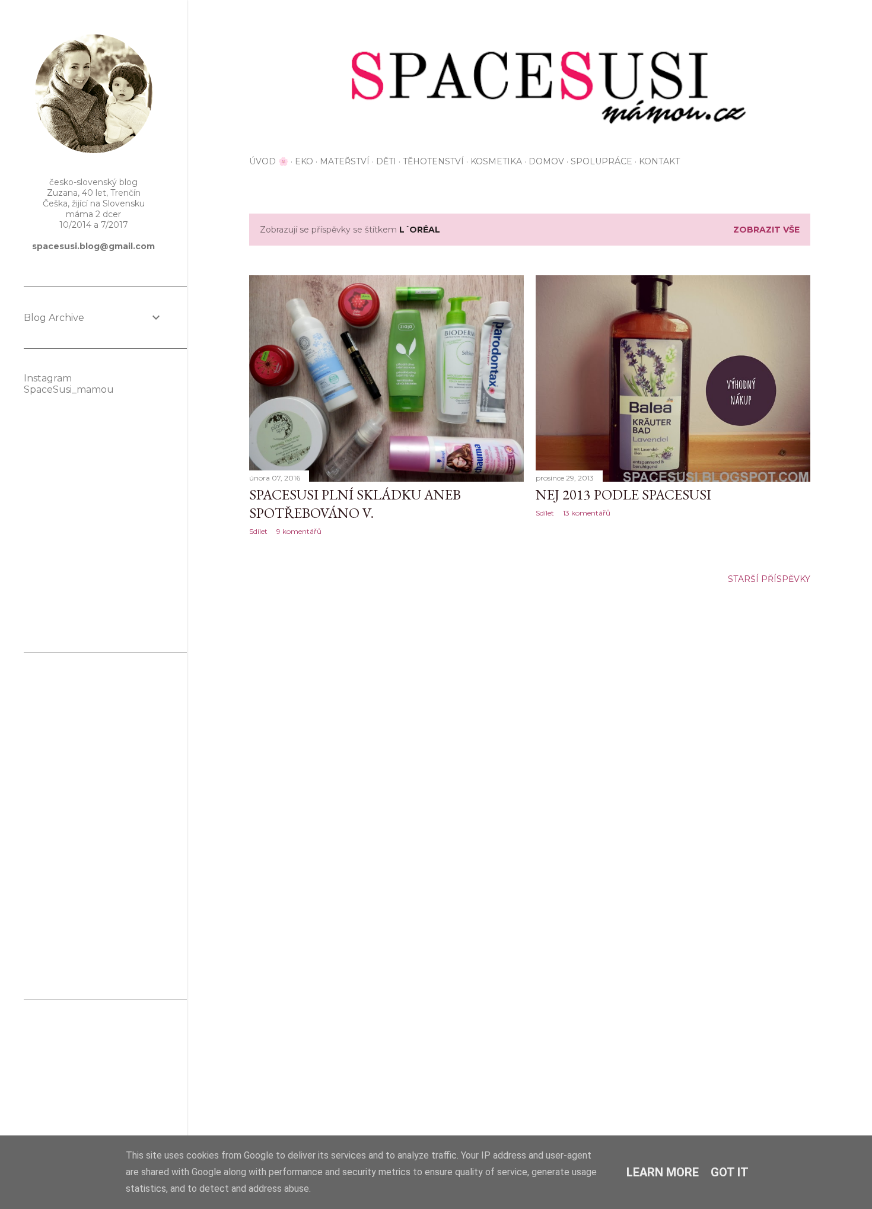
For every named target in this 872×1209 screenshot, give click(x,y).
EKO (304, 161)
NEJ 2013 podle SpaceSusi (623, 494)
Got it (730, 1172)
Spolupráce (601, 161)
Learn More (662, 1172)
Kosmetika (496, 161)
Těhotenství (433, 161)
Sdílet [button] (258, 531)
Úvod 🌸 (268, 161)
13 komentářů (586, 512)
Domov (546, 161)
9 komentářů (299, 531)
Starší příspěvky (769, 579)
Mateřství (345, 161)
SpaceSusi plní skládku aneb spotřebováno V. (355, 503)
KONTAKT (659, 161)
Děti (386, 161)
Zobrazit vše (766, 229)
